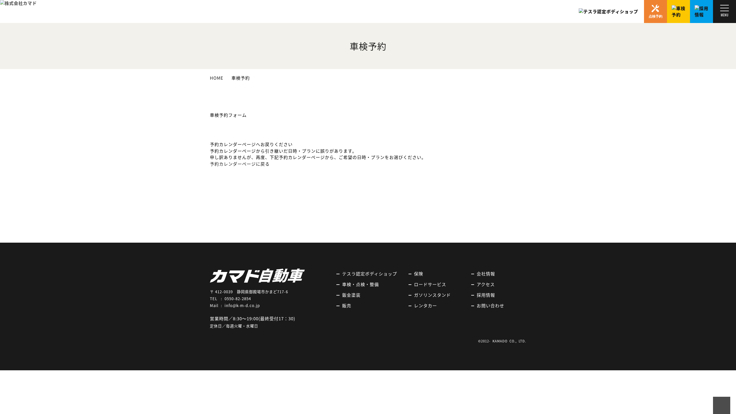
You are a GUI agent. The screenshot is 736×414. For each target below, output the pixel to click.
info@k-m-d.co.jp (242, 305)
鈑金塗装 (351, 295)
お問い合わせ (490, 305)
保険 (418, 274)
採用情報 (486, 295)
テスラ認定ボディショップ (369, 274)
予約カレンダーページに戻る (240, 164)
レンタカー (425, 305)
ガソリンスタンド (432, 295)
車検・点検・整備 (360, 284)
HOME (216, 78)
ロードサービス (430, 284)
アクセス (486, 284)
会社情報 (486, 274)
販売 (346, 305)
